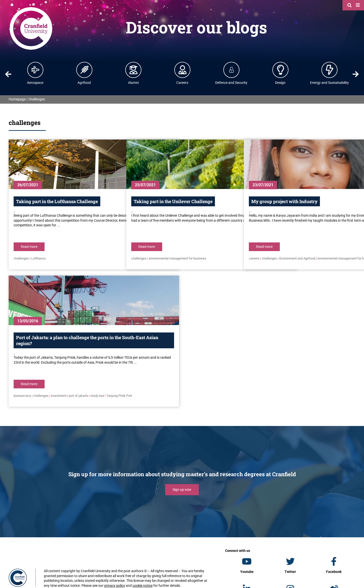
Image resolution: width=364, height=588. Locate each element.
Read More (29, 247)
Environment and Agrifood (297, 258)
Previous (8, 74)
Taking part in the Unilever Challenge (173, 201)
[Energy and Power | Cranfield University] (330, 70)
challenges (21, 258)
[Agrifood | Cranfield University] (84, 70)
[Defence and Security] (231, 70)
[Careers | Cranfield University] (182, 70)
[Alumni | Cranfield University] (133, 70)
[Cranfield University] (31, 8)
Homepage (17, 99)
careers (254, 258)
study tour (97, 396)
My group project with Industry (284, 201)
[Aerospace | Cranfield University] (35, 70)
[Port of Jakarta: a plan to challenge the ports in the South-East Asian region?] (94, 300)
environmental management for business (177, 258)
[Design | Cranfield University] (281, 70)
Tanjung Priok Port (119, 396)
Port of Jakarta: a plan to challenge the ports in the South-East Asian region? (87, 340)
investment (58, 396)
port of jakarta (78, 396)
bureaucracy (22, 396)
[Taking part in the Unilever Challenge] (211, 164)
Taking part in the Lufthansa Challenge (57, 201)
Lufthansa (38, 258)
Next (356, 74)
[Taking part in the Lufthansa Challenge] (94, 164)
